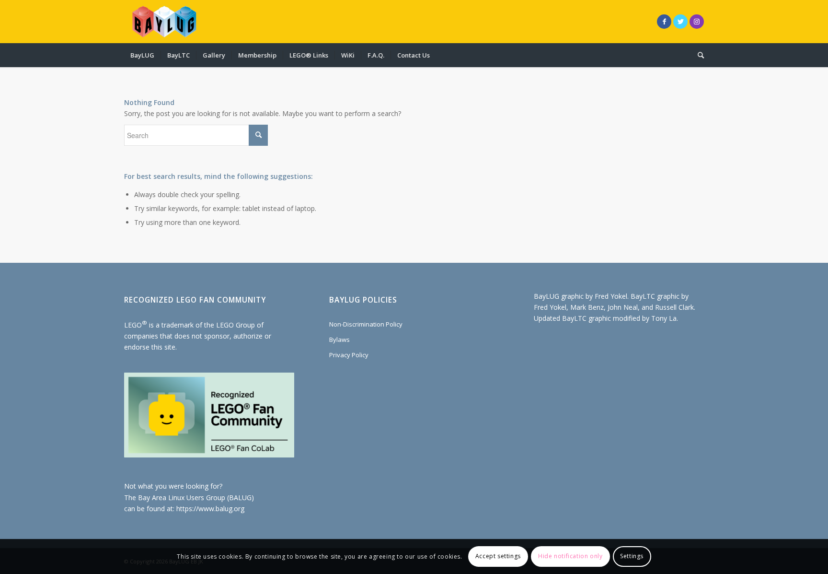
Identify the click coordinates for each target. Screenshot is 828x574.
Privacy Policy (348, 355)
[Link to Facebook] (664, 21)
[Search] (697, 55)
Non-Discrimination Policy (365, 324)
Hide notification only (570, 556)
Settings (632, 556)
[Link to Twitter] (680, 21)
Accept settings (498, 556)
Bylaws (339, 339)
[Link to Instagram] (697, 21)
